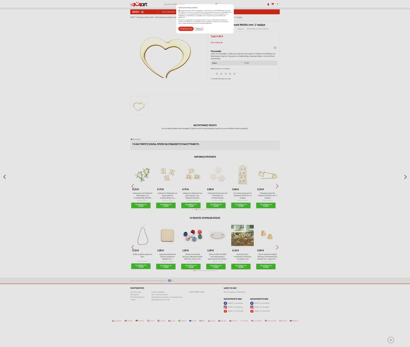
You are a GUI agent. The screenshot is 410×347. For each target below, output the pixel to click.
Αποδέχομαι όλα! (186, 29)
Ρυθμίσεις (199, 29)
